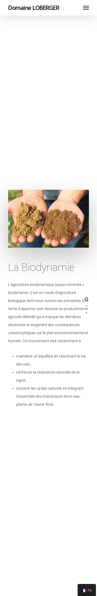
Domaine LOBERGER (33, 7)
